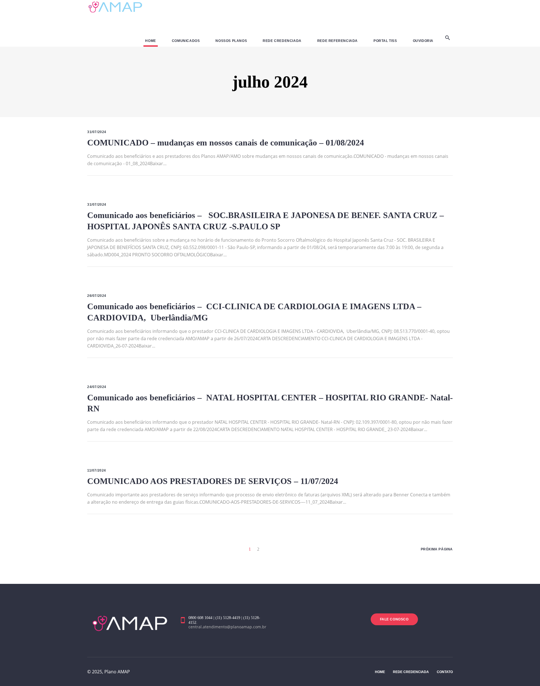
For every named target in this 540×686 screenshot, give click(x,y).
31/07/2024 (96, 132)
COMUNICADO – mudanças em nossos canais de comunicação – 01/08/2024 (225, 142)
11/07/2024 (96, 470)
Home (380, 672)
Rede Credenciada (411, 672)
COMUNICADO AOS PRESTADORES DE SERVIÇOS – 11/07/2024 (212, 481)
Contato (445, 672)
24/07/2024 (96, 387)
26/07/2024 (96, 296)
